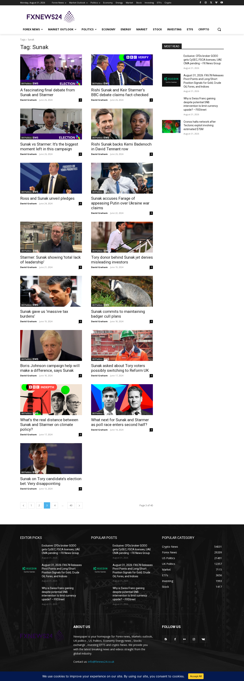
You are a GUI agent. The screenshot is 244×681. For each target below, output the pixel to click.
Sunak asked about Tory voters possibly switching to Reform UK (120, 368)
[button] (219, 29)
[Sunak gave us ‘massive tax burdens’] (51, 291)
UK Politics (26, 83)
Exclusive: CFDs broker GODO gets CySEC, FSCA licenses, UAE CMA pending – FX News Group (203, 59)
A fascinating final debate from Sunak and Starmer (47, 92)
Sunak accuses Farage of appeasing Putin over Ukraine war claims (120, 203)
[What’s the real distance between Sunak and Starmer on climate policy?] (51, 399)
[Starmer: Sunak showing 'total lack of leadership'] (51, 237)
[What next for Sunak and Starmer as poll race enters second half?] (122, 399)
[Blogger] (165, 639)
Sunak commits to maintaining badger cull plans (118, 314)
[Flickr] (184, 639)
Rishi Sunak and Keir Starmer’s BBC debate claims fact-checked (119, 92)
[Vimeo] (216, 3)
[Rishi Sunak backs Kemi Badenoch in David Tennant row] (122, 124)
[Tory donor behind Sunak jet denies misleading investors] (122, 237)
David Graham (28, 99)
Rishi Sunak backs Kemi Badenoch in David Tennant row (121, 146)
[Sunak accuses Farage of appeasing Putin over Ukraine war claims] (122, 178)
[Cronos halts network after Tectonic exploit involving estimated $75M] (171, 126)
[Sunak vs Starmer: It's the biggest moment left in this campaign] (51, 124)
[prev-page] (23, 505)
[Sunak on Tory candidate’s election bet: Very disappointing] (51, 458)
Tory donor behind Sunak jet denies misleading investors (122, 259)
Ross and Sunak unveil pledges (47, 198)
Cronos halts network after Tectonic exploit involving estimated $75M (200, 125)
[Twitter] (211, 3)
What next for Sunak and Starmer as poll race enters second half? (120, 422)
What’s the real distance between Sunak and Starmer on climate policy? (49, 425)
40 (71, 505)
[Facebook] (200, 3)
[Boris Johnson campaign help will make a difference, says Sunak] (51, 345)
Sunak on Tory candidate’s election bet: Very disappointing (50, 481)
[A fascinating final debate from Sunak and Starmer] (51, 69)
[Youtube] (221, 3)
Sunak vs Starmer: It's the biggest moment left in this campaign (49, 146)
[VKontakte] (203, 639)
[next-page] (79, 505)
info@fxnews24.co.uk (101, 661)
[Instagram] (206, 3)
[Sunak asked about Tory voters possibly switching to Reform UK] (122, 345)
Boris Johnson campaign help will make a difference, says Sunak (50, 368)
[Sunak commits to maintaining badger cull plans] (122, 291)
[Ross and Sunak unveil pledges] (51, 178)
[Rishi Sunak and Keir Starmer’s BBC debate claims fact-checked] (122, 69)
